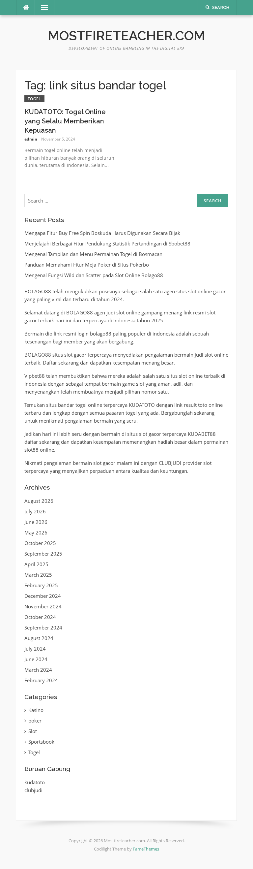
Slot (32, 731)
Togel (34, 99)
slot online (191, 375)
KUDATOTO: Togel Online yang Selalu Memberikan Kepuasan (65, 121)
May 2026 (35, 532)
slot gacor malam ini (116, 463)
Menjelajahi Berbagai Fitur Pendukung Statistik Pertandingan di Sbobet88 (107, 243)
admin (30, 139)
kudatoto (34, 782)
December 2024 (42, 596)
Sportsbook (41, 741)
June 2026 (35, 522)
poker (35, 720)
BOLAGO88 (37, 291)
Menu (41, 7)
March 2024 (38, 669)
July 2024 (35, 648)
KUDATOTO (142, 405)
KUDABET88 (202, 434)
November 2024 (43, 606)
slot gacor (75, 354)
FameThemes (146, 849)
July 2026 (35, 511)
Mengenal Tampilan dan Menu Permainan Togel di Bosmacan (93, 254)
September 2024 (43, 627)
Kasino (35, 710)
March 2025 (38, 574)
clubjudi (33, 790)
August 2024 (38, 638)
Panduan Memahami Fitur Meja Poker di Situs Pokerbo (86, 264)
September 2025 (43, 553)
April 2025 (36, 564)
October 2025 (40, 543)
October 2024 (40, 617)
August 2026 (38, 501)
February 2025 (41, 585)
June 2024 (35, 659)
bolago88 (100, 333)
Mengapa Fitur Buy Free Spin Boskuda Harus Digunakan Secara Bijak (102, 233)
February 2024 (41, 680)
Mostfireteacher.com (126, 35)
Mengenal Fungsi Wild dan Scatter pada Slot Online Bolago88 (93, 275)
